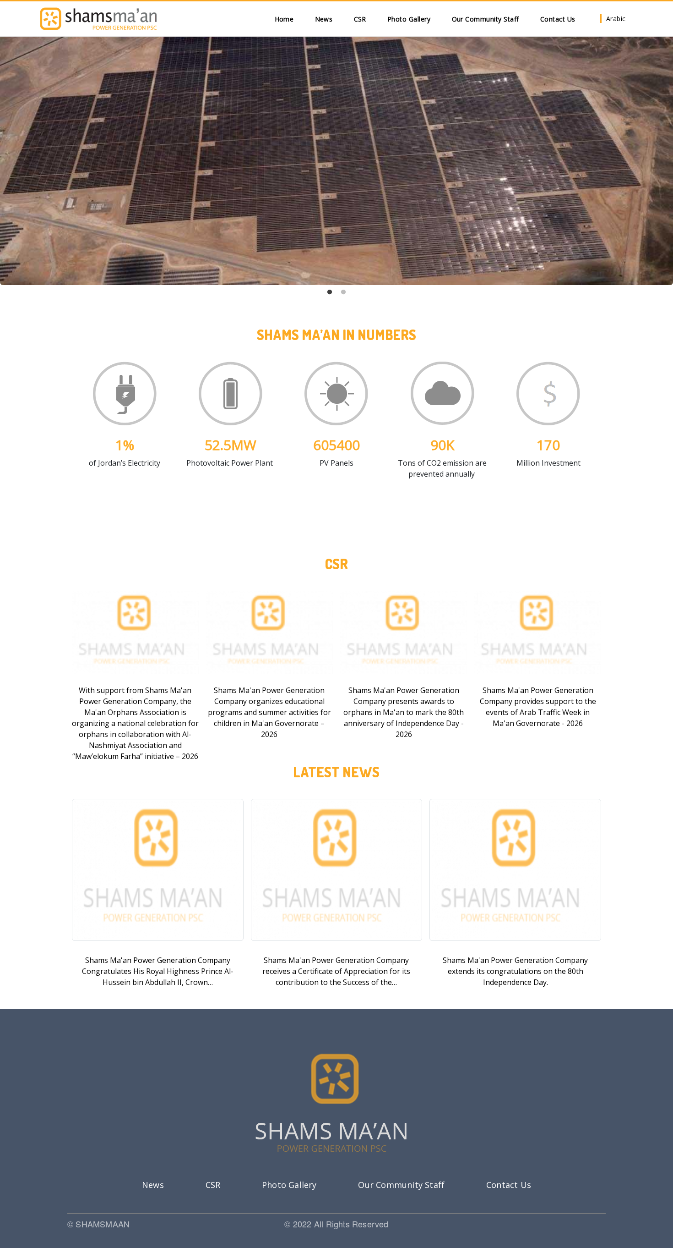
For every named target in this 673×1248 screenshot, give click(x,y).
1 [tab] (329, 292)
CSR (360, 19)
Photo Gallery (409, 19)
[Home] (98, 19)
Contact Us (557, 19)
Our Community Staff (486, 19)
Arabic (616, 18)
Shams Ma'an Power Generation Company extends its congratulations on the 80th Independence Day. (515, 971)
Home (284, 19)
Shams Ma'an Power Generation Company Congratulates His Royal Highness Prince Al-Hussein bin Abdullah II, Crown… (157, 971)
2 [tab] (343, 292)
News (324, 19)
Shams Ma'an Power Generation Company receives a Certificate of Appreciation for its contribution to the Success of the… (336, 971)
